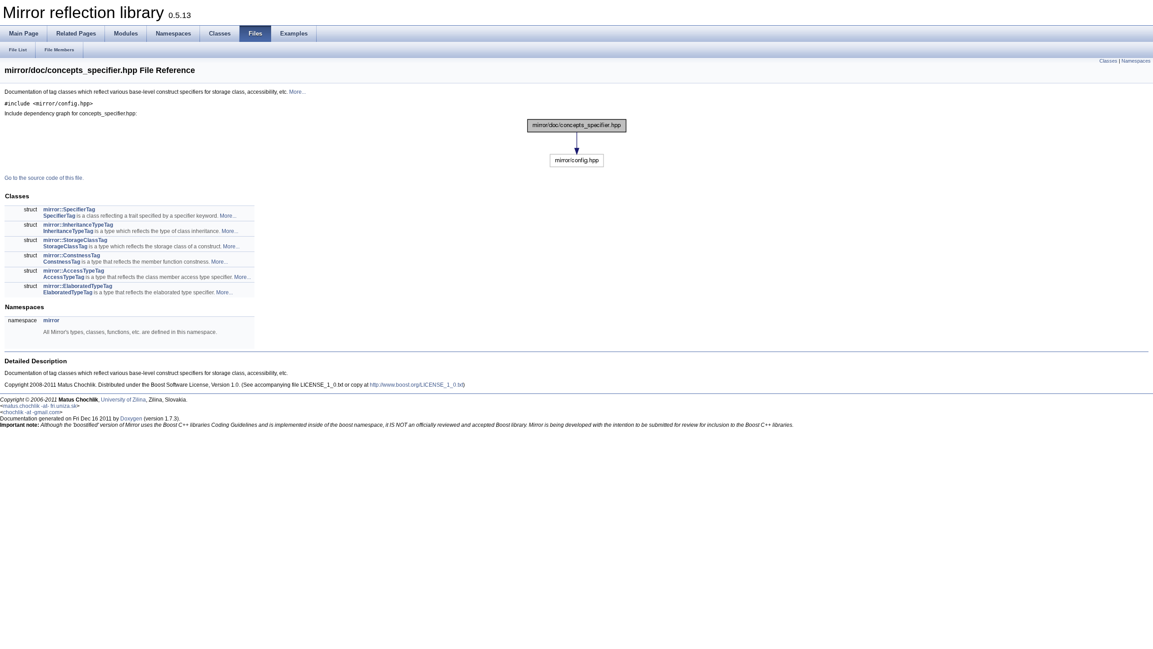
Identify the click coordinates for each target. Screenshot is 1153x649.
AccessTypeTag (63, 277)
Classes (1108, 61)
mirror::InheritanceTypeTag (78, 225)
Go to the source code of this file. (44, 178)
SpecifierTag (59, 216)
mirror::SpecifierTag (69, 209)
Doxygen (131, 419)
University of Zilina (123, 400)
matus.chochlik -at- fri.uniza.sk (40, 406)
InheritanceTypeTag (68, 231)
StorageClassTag (65, 246)
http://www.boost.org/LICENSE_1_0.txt (416, 385)
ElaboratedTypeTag (67, 292)
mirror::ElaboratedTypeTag (77, 286)
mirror (51, 320)
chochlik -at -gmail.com (31, 412)
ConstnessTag (61, 262)
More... (297, 92)
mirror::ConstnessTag (71, 255)
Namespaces (1136, 61)
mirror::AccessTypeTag (73, 271)
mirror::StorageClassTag (75, 240)
